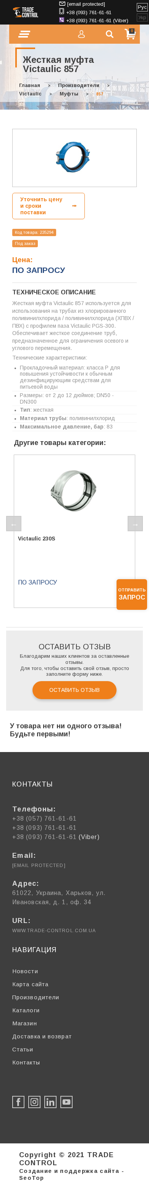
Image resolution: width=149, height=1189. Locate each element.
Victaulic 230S (36, 538)
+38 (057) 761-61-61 (44, 818)
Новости (25, 971)
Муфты (69, 94)
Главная (29, 85)
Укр (142, 17)
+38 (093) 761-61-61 (89, 12)
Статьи (23, 1049)
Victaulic (30, 94)
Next (135, 523)
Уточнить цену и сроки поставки (41, 205)
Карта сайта (30, 984)
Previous (13, 523)
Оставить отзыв (74, 690)
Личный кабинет (81, 34)
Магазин (24, 1023)
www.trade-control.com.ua (54, 930)
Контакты (26, 1062)
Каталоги (26, 1010)
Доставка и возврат (42, 1036)
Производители (78, 85)
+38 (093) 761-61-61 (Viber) (97, 20)
